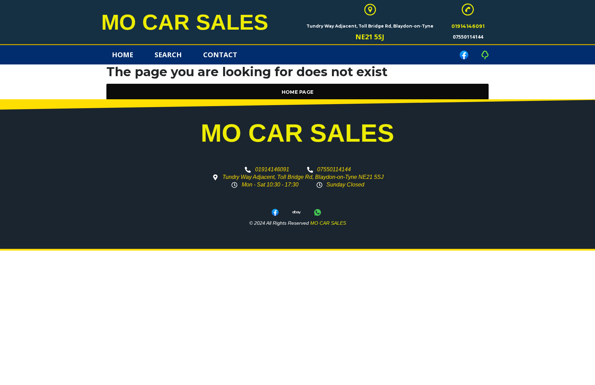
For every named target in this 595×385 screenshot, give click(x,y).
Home (122, 54)
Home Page (298, 92)
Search (168, 54)
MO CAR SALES (184, 22)
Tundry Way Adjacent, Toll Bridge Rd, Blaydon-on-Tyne (370, 26)
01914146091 (467, 26)
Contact (220, 54)
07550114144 (468, 36)
